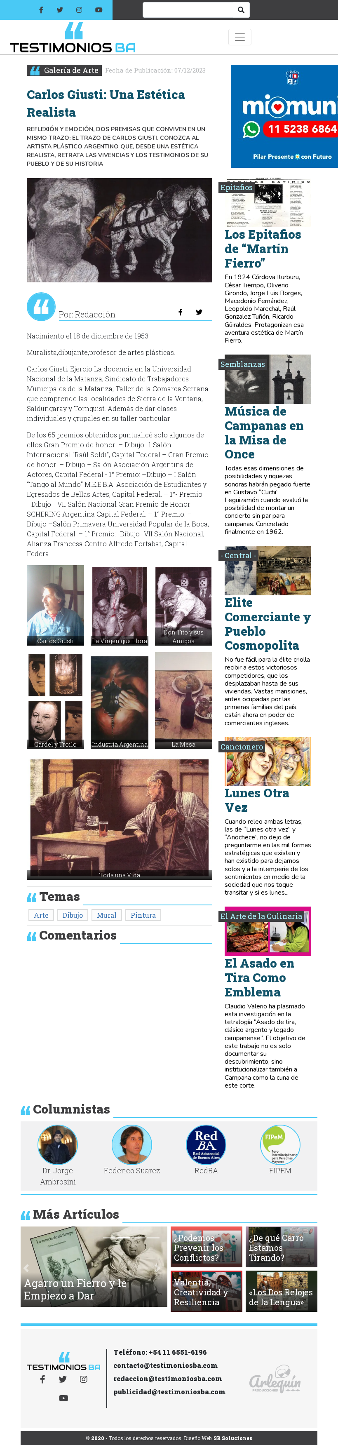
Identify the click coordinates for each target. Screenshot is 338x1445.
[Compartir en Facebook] (180, 312)
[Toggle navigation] (239, 37)
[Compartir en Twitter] (199, 312)
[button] (55, 605)
